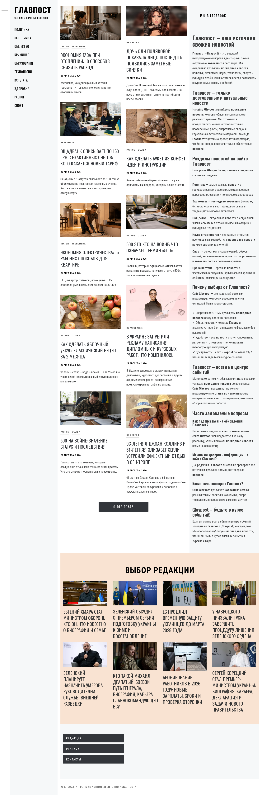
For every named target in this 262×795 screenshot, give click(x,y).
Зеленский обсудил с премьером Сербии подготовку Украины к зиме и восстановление (134, 623)
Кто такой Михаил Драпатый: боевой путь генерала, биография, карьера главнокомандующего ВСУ (136, 691)
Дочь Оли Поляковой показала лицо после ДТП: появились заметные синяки (154, 60)
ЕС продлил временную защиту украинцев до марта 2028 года (183, 620)
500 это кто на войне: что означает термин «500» (152, 247)
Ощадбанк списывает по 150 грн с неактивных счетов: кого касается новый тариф (89, 157)
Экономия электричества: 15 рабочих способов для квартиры (89, 258)
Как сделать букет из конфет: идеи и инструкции (156, 161)
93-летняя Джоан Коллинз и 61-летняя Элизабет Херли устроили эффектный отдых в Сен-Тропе (156, 452)
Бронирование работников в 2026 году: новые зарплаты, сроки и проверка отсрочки (182, 689)
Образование (24, 63)
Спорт (18, 105)
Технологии (23, 71)
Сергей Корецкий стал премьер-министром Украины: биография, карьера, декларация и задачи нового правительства (234, 691)
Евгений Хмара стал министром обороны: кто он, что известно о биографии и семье (85, 620)
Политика (21, 29)
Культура (21, 80)
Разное (19, 97)
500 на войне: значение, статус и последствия (84, 443)
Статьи (64, 46)
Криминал (22, 55)
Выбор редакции (159, 570)
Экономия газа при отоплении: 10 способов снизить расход (85, 61)
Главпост (32, 10)
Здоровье (21, 88)
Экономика (22, 38)
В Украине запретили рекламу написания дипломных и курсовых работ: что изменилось (151, 345)
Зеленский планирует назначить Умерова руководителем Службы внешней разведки (83, 688)
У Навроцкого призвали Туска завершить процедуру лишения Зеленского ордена (233, 623)
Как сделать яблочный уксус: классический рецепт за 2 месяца (89, 350)
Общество (21, 46)
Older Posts (123, 506)
